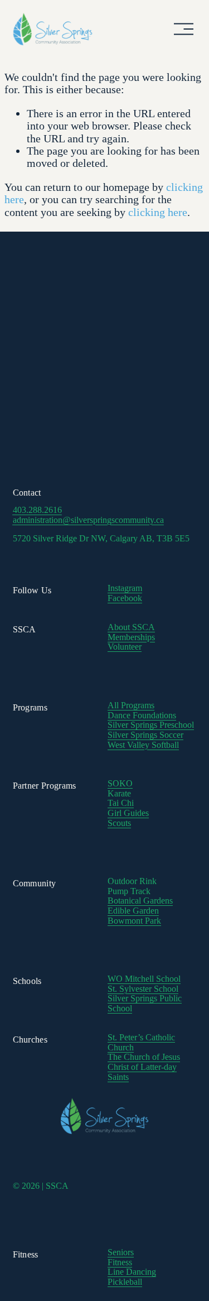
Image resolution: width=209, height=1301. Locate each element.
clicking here (157, 212)
